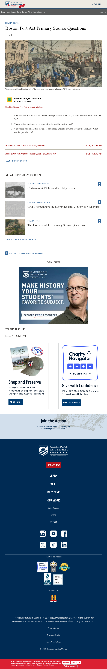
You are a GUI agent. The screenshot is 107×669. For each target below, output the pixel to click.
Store (57, 515)
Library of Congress (74, 89)
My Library (102, 12)
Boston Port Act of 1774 (15, 336)
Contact (53, 522)
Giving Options (53, 508)
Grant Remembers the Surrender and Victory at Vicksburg (64, 206)
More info (76, 662)
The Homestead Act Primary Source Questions (56, 225)
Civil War (31, 184)
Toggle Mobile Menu (96, 4)
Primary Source (12, 23)
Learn (8, 12)
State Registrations (53, 642)
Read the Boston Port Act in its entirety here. (24, 107)
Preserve (53, 492)
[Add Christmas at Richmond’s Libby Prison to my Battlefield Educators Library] (99, 184)
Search (13, 12)
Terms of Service (53, 635)
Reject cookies (70, 666)
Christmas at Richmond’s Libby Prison (52, 188)
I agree (66, 662)
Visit (53, 484)
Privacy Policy (53, 628)
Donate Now (54, 465)
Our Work (53, 500)
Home (16, 4)
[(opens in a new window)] (43, 534)
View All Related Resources (20, 239)
